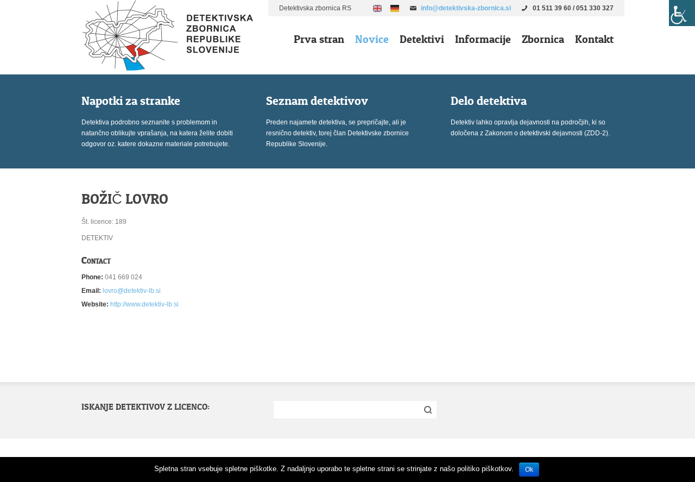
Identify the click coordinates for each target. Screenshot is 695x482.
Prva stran (319, 39)
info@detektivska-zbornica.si (466, 8)
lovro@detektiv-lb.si (132, 291)
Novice (372, 39)
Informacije (483, 39)
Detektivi (422, 39)
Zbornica (543, 39)
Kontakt (594, 39)
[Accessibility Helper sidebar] (682, 13)
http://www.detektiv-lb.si (144, 304)
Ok (529, 469)
